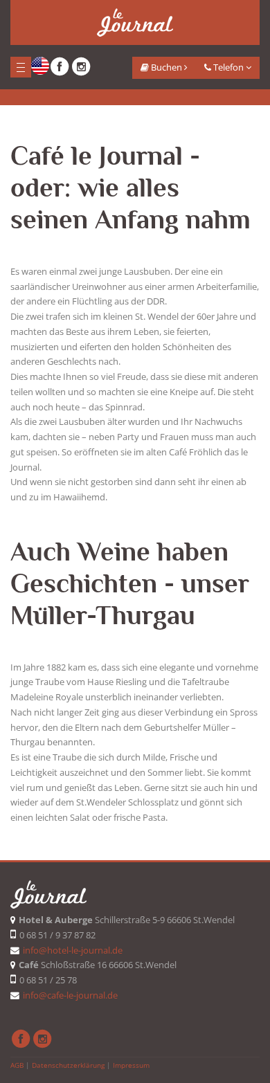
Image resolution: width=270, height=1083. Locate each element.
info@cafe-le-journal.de (70, 995)
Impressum (131, 1065)
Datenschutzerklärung (68, 1065)
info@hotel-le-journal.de (73, 950)
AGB (17, 1065)
